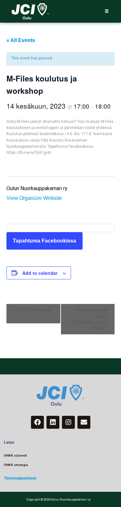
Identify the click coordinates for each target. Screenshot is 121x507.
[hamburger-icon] (106, 11)
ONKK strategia (16, 465)
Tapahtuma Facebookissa (44, 240)
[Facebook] (37, 422)
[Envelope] (83, 422)
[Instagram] (68, 422)
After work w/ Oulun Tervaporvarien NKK (91, 318)
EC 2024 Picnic (33, 310)
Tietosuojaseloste (20, 478)
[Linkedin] (52, 422)
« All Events (20, 40)
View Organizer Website (34, 198)
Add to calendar (39, 273)
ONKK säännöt (15, 455)
